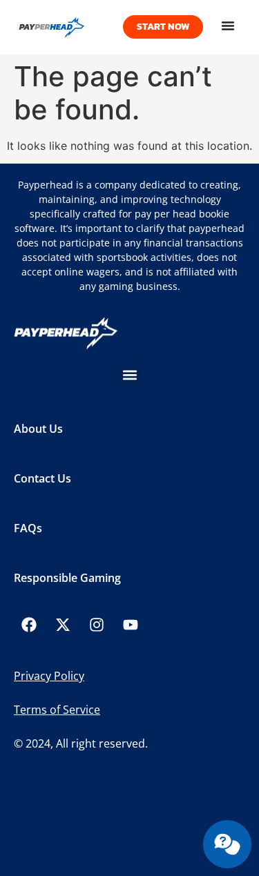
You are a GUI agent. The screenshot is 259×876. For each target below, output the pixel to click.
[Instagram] (96, 625)
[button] (129, 374)
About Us (38, 428)
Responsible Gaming (67, 577)
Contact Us (42, 478)
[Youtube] (130, 625)
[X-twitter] (63, 625)
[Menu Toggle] (228, 25)
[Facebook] (29, 625)
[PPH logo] (65, 27)
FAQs (28, 528)
